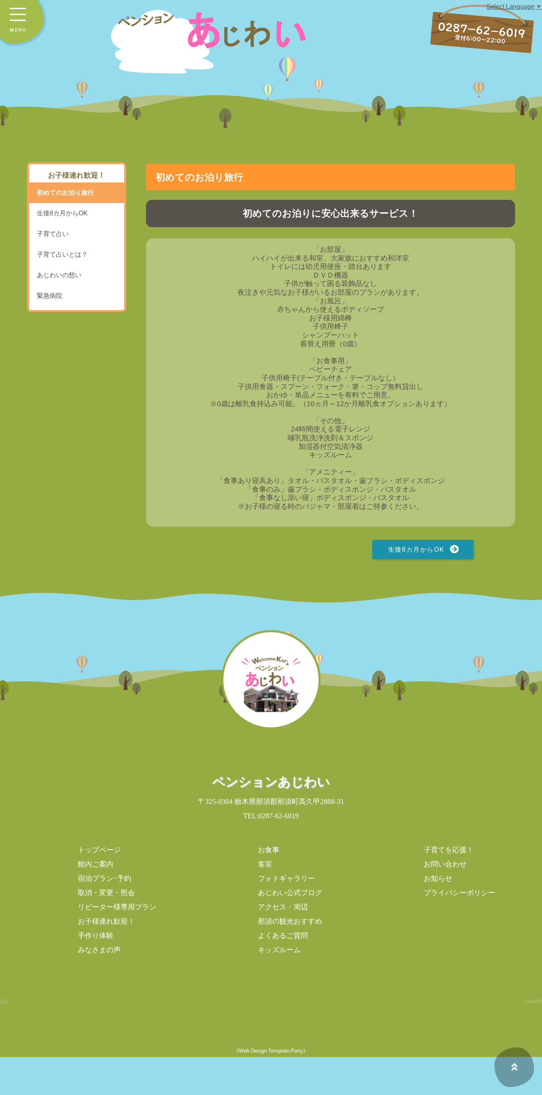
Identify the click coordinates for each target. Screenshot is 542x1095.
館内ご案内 (95, 864)
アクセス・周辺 (283, 907)
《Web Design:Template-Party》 (271, 1051)
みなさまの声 (99, 950)
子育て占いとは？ (62, 254)
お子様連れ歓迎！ (106, 921)
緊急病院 (49, 295)
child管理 (533, 1001)
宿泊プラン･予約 (104, 878)
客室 (265, 864)
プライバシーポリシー (459, 893)
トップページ (99, 850)
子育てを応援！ (449, 850)
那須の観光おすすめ (290, 921)
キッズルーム (279, 950)
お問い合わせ (445, 864)
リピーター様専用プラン (117, 907)
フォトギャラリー (286, 878)
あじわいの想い (59, 275)
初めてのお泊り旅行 (65, 192)
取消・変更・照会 (106, 893)
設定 (4, 1001)
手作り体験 (95, 936)
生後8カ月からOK (416, 549)
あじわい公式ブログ (290, 893)
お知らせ (438, 878)
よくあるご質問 (283, 936)
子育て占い (53, 233)
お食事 (268, 850)
